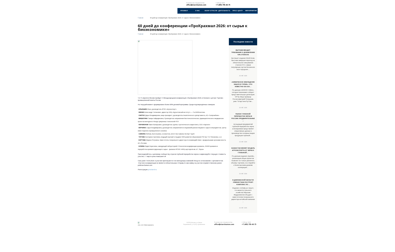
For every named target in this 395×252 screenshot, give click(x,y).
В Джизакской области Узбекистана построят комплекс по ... (243, 182)
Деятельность (224, 11)
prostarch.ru (152, 169)
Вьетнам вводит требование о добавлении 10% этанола (243, 52)
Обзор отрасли (210, 11)
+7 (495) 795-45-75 (223, 5)
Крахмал (184, 11)
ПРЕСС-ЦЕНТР (237, 11)
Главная (140, 18)
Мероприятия (251, 11)
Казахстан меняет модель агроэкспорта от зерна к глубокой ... (243, 150)
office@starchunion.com (196, 5)
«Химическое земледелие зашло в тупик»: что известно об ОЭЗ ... (243, 84)
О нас (197, 11)
